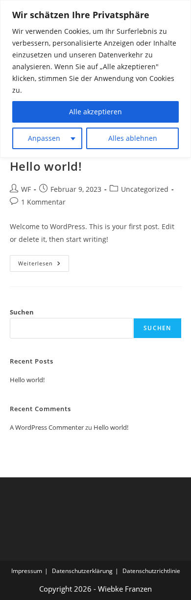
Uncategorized (144, 189)
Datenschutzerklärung (82, 571)
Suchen (22, 312)
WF (26, 189)
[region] (95, 78)
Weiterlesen (43, 265)
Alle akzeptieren (95, 111)
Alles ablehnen (132, 138)
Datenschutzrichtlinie (151, 571)
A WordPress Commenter (47, 427)
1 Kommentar (43, 202)
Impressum (26, 571)
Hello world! (46, 166)
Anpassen (44, 138)
